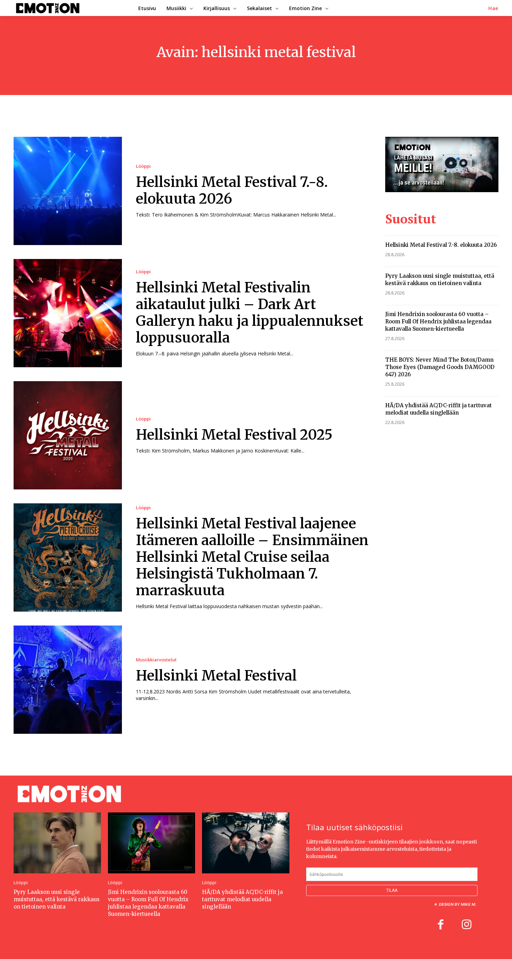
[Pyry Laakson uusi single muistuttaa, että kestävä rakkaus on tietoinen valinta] (57, 842)
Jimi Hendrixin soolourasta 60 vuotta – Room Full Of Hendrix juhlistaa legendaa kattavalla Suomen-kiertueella (438, 321)
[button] (493, 8)
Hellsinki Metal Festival (216, 675)
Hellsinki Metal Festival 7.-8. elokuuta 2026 (232, 190)
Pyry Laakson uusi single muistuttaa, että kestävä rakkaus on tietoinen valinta (439, 279)
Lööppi (143, 166)
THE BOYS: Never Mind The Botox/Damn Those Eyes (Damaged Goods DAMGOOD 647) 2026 (440, 367)
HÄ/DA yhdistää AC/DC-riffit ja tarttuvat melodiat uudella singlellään (438, 409)
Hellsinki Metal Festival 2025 (234, 434)
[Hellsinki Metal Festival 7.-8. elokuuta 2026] (68, 191)
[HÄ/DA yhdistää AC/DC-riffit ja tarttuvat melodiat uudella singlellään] (245, 842)
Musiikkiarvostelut (156, 660)
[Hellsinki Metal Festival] (68, 680)
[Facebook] (440, 925)
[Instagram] (466, 925)
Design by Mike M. (457, 904)
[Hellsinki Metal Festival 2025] (68, 435)
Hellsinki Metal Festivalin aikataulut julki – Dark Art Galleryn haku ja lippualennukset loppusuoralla (249, 312)
